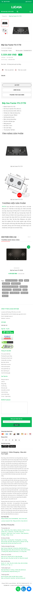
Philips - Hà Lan (9, 535)
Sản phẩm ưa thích (5, 390)
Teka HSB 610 (24, 521)
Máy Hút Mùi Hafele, (25, 549)
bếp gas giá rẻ (24, 292)
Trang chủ (4, 16)
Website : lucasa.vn (5, 318)
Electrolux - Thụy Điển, (14, 531)
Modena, (20, 530)
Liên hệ (2, 381)
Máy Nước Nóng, (14, 571)
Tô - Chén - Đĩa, (8, 563)
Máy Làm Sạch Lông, (6, 558)
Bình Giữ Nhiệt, (24, 563)
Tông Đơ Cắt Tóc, (11, 556)
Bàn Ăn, (3, 563)
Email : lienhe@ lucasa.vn (7, 316)
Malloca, (15, 530)
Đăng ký (16, 425)
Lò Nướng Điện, (10, 540)
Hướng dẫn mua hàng (6, 360)
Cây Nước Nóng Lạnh (20, 578)
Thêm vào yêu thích (9, 70)
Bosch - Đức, (12, 533)
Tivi (19, 571)
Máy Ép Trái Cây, (24, 541)
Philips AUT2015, (17, 521)
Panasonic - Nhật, (5, 533)
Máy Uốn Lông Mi (24, 558)
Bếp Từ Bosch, (4, 548)
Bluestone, (26, 533)
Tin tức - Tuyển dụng (5, 396)
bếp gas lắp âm (23, 286)
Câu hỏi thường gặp (5, 373)
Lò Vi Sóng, (24, 540)
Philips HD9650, (4, 518)
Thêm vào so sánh (22, 70)
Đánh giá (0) (17, 90)
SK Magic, (3, 535)
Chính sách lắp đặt (5, 366)
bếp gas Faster (6, 283)
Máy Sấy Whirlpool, (5, 569)
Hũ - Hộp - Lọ (9, 564)
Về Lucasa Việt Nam (5, 354)
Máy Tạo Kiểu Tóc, (15, 558)
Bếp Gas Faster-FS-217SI (14, 103)
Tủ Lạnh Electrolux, (5, 571)
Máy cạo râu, (4, 556)
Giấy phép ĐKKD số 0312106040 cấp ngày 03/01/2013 (13, 314)
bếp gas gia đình (17, 289)
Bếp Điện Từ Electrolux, (13, 548)
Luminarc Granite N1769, (6, 521)
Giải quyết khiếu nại (5, 368)
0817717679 (7, 1)
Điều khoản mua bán (6, 364)
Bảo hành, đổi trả (5, 362)
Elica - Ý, (6, 531)
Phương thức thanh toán (6, 358)
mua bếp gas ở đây (14, 292)
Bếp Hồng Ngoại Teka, (6, 549)
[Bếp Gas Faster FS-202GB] (16, 255)
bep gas (25, 289)
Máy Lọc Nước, (19, 576)
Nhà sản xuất (4, 388)
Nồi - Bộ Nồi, (15, 563)
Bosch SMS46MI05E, (13, 518)
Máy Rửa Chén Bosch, (14, 551)
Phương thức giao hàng (17, 94)
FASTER (4, 206)
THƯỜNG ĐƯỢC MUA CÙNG (10, 240)
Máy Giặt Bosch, (22, 569)
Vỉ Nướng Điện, (18, 540)
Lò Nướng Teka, (4, 551)
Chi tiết (17, 85)
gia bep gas (5, 292)
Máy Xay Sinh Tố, (17, 541)
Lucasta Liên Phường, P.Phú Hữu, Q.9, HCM (11, 312)
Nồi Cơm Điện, (4, 541)
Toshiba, (24, 530)
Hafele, (2, 531)
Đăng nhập (3, 383)
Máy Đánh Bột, (4, 543)
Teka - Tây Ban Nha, (5, 530)
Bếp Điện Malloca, (23, 548)
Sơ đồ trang (3, 385)
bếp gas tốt (5, 295)
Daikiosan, (21, 531)
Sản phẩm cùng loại (8, 237)
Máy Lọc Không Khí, (5, 578)
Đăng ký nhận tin (5, 379)
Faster (20, 280)
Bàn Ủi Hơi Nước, (5, 576)
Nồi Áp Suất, (11, 543)
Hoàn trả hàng (4, 392)
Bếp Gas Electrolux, (16, 549)
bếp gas (26, 280)
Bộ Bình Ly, (3, 564)
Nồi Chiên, (10, 541)
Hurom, (28, 530)
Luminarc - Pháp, (19, 533)
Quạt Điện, (13, 578)
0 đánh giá (9, 48)
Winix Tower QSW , (23, 518)
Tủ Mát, (16, 569)
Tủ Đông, (12, 569)
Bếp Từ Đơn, (4, 540)
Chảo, (19, 563)
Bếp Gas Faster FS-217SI (15, 16)
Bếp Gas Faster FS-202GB (16, 270)
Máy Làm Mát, (12, 576)
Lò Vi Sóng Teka (23, 551)
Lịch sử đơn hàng (5, 394)
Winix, (11, 530)
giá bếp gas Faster (16, 283)
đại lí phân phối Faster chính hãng (10, 286)
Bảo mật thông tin (5, 370)
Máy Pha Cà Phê (17, 543)
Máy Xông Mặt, (18, 556)
